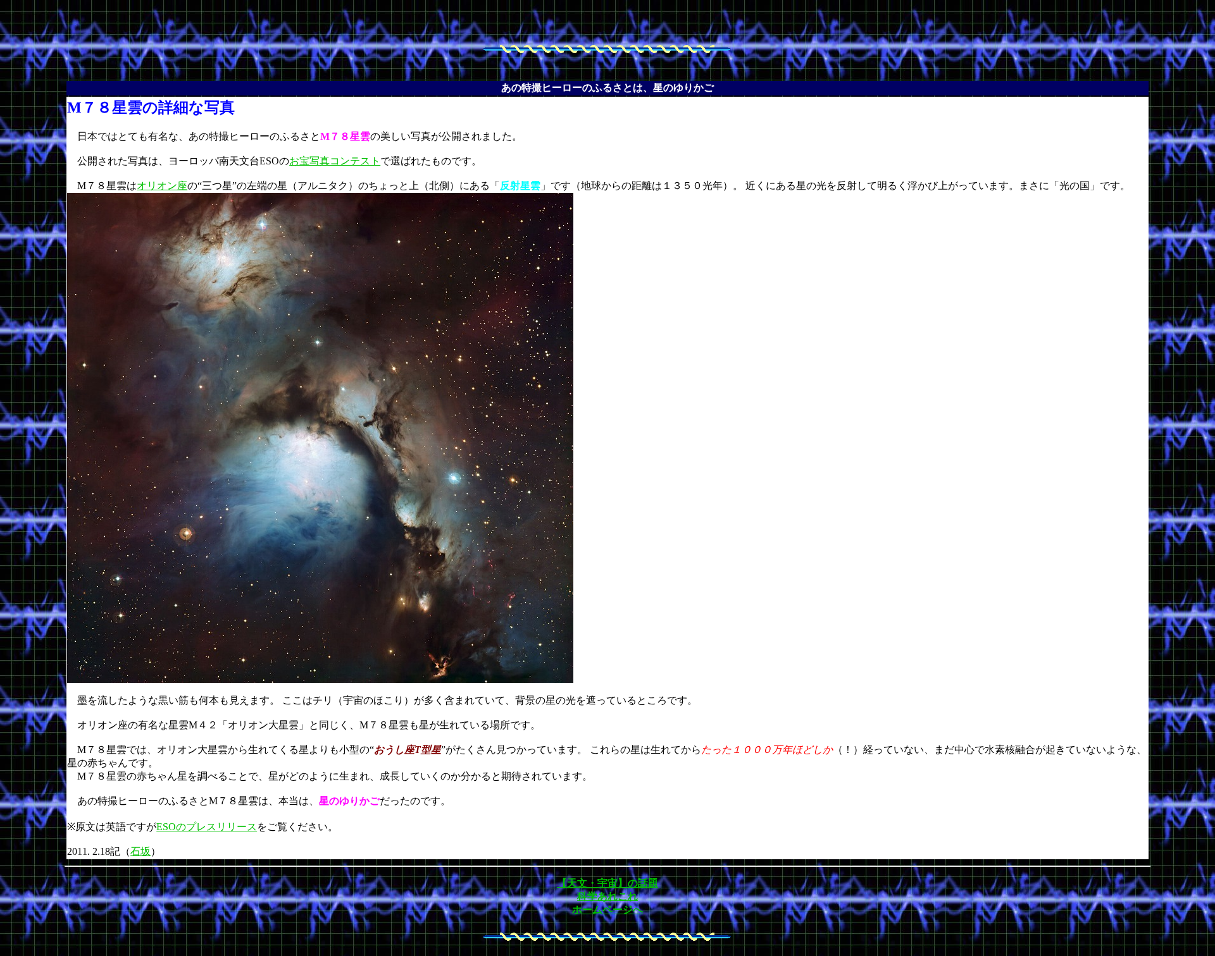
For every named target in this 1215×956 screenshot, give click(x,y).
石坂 (140, 851)
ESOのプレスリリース (206, 826)
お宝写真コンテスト (334, 161)
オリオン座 (162, 185)
